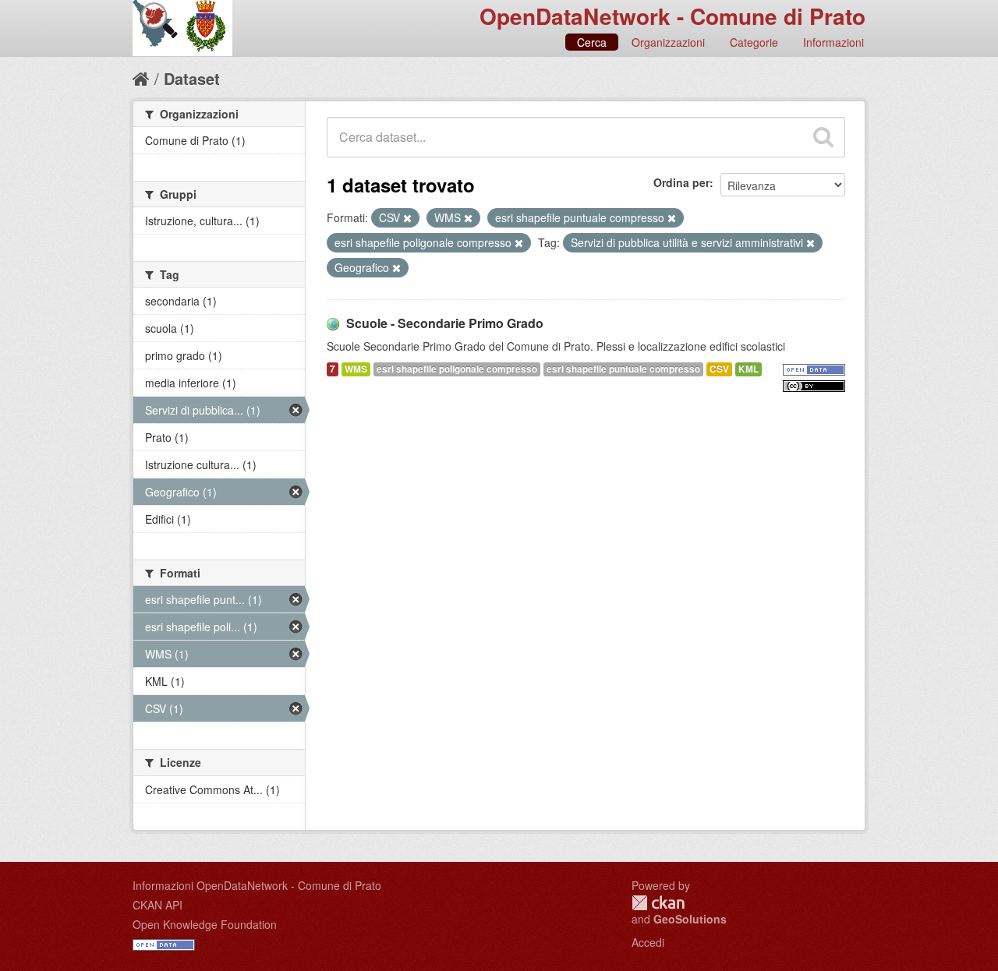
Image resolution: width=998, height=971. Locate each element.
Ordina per (681, 182)
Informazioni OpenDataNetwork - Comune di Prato (257, 885)
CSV (719, 369)
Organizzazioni (668, 42)
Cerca (592, 42)
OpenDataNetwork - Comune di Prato (672, 16)
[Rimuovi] (407, 218)
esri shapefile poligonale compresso (457, 369)
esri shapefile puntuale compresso (623, 369)
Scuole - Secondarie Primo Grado (444, 323)
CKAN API (157, 905)
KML (748, 369)
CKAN (658, 903)
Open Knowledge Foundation (205, 924)
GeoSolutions (690, 919)
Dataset (192, 78)
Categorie (754, 42)
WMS (356, 369)
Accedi (648, 942)
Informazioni (833, 42)
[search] (823, 137)
